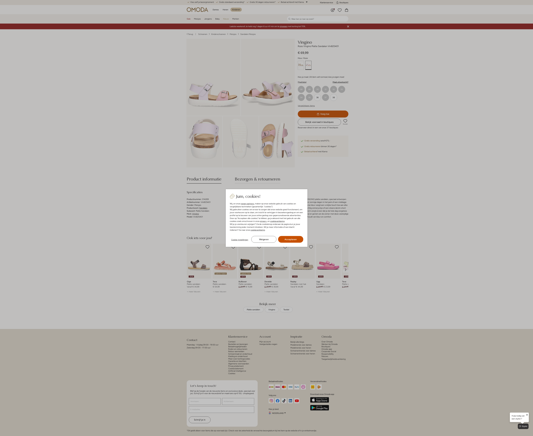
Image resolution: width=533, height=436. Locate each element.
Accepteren (291, 239)
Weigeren (264, 239)
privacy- (263, 221)
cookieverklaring (277, 221)
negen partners (247, 204)
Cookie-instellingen (239, 240)
